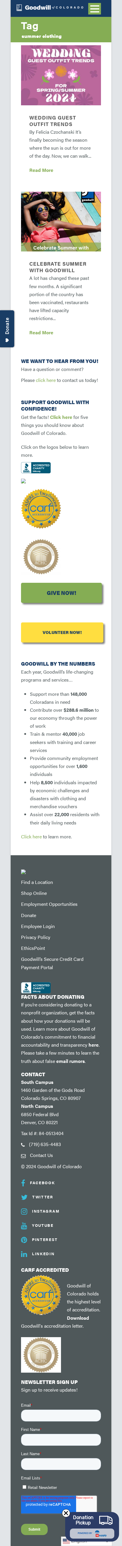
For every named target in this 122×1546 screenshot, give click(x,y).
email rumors (70, 1061)
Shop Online (34, 893)
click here (46, 380)
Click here (61, 417)
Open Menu (94, 8)
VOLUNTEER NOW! (62, 632)
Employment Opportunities (49, 904)
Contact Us (41, 1155)
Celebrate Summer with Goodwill (57, 267)
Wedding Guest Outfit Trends (52, 121)
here (94, 1044)
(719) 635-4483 (45, 1144)
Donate (28, 915)
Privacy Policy (35, 937)
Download (78, 1317)
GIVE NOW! (61, 592)
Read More (41, 170)
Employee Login (38, 926)
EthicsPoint (33, 948)
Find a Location (37, 882)
